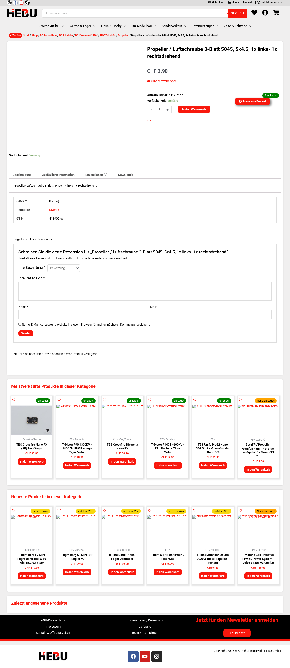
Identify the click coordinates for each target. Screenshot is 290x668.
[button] (149, 121)
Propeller (123, 35)
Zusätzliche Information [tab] (58, 174)
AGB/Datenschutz (53, 620)
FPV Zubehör (107, 35)
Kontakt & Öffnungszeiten (53, 632)
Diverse (54, 210)
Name (23, 307)
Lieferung (145, 626)
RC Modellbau (48, 35)
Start (26, 35)
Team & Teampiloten (145, 632)
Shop (34, 35)
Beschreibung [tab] (22, 174)
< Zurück (15, 35)
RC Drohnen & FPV (86, 35)
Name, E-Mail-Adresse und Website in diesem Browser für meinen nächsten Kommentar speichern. (86, 324)
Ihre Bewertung (31, 267)
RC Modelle (66, 35)
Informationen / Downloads (145, 620)
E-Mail (153, 307)
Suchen (237, 13)
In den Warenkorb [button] (32, 461)
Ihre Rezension (31, 278)
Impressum (53, 626)
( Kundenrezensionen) (162, 81)
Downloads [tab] (125, 174)
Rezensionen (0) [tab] (96, 174)
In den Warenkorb (194, 109)
